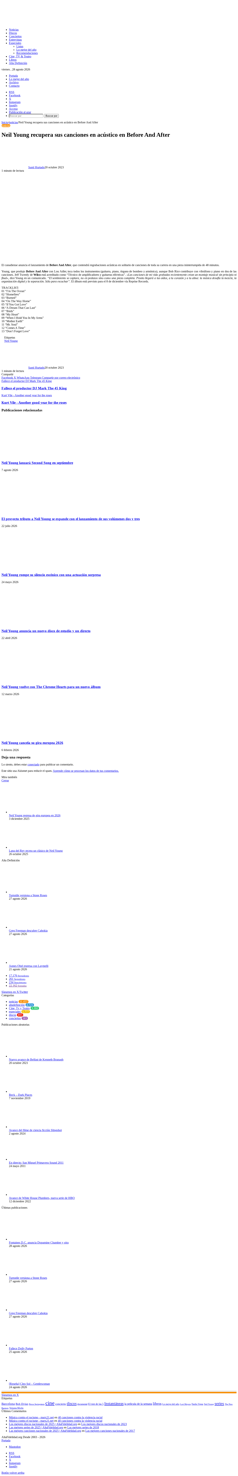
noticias (13, 122)
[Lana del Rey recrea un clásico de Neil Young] (29, 847)
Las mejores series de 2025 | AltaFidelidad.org (36, 1427)
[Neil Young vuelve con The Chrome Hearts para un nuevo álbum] (37, 679)
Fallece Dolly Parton (21, 1348)
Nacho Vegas (197, 1404)
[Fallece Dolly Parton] (29, 1345)
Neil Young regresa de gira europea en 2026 (34, 815)
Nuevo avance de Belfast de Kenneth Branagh (36, 1059)
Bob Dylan (22, 1403)
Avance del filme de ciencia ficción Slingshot (35, 1130)
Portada (13, 75)
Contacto (14, 85)
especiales (15, 1011)
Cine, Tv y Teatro (19, 1008)
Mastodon (15, 1446)
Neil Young (11, 340)
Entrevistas (15, 39)
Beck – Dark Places (20, 1094)
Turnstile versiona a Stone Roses (28, 895)
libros (157, 1403)
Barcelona (8, 1404)
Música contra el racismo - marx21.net (31, 1417)
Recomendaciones (27, 53)
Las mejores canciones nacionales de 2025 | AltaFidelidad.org (45, 1430)
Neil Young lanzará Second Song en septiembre (37, 463)
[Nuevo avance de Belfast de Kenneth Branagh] (29, 1056)
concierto (60, 1403)
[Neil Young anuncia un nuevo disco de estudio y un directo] (37, 623)
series (219, 1403)
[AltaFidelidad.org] (47, 23)
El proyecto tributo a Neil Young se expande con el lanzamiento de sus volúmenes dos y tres (70, 519)
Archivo (14, 82)
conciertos (15, 1018)
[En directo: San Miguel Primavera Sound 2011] (29, 1159)
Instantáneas (114, 1403)
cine (49, 1403)
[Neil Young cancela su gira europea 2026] (37, 735)
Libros (13, 59)
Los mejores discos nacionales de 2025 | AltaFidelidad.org (43, 1424)
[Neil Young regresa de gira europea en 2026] (29, 812)
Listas (19, 46)
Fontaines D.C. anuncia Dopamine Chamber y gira (39, 1242)
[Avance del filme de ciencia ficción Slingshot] (29, 1126)
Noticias (14, 29)
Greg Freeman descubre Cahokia (28, 930)
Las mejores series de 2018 (83, 1427)
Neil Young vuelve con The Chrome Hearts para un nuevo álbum (51, 687)
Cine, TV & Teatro (20, 56)
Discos (13, 33)
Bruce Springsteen (37, 1404)
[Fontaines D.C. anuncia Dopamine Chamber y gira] (29, 1239)
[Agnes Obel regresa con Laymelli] (29, 962)
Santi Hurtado (36, 167)
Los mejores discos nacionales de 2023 (104, 1424)
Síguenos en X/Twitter (14, 991)
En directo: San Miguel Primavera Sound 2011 (36, 1162)
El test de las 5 (96, 1404)
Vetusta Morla (16, 1408)
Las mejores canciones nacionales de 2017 (110, 1430)
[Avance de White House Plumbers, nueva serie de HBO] (29, 1194)
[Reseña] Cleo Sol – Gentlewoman (29, 1383)
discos (12, 1015)
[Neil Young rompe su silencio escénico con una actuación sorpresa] (37, 567)
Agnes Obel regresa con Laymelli (28, 965)
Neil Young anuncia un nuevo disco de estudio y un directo (46, 631)
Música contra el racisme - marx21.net (31, 1420)
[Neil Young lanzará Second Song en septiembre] (37, 455)
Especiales (15, 43)
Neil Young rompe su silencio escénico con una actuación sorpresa (51, 575)
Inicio (4, 122)
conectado (33, 764)
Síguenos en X (10, 1394)
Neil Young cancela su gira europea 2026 (32, 743)
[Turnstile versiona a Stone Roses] (29, 892)
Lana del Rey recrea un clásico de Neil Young (36, 850)
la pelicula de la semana (138, 1404)
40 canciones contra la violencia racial (80, 1417)
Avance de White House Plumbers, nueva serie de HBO (42, 1198)
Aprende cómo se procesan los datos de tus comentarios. (86, 770)
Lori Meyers (185, 1404)
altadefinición (17, 1004)
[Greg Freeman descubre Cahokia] (29, 927)
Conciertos (15, 36)
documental (82, 1404)
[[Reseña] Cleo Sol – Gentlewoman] (29, 1380)
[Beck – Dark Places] (29, 1091)
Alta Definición (18, 63)
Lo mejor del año (26, 49)
